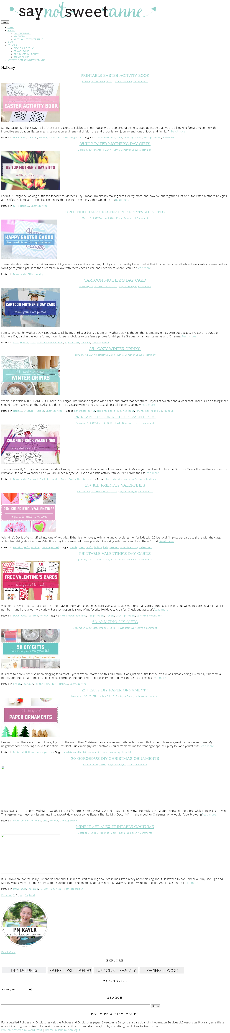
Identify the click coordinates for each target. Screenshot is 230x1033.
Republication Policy (26, 54)
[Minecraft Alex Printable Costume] (30, 872)
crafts (89, 547)
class (82, 547)
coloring (129, 137)
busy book (116, 137)
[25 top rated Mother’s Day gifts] (30, 189)
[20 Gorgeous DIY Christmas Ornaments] (30, 804)
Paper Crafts (56, 137)
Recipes (39, 410)
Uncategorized (73, 137)
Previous (6, 895)
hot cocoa (128, 410)
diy (79, 752)
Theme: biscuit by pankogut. (63, 1030)
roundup (169, 410)
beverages (80, 410)
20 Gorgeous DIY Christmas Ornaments (115, 758)
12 (26, 895)
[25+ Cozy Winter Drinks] (30, 394)
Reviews (85, 342)
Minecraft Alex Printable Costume (115, 827)
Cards (73, 547)
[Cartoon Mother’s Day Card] (30, 326)
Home (11, 27)
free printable (114, 479)
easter (139, 137)
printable (155, 137)
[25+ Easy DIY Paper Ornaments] (30, 736)
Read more (178, 131)
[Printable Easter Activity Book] (30, 121)
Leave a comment (142, 149)
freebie (110, 615)
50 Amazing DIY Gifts (115, 622)
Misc (33, 342)
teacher (114, 547)
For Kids (32, 137)
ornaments (94, 752)
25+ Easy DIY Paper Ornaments (115, 690)
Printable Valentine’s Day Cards (115, 553)
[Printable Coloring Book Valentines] (30, 462)
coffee (91, 410)
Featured (33, 479)
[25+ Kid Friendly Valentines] (28, 531)
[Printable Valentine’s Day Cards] (30, 599)
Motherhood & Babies (50, 342)
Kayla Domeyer (123, 81)
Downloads (19, 137)
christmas (70, 752)
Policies (12, 45)
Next (32, 895)
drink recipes (104, 410)
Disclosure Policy (24, 48)
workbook (168, 137)
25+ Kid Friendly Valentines (115, 485)
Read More (8, 952)
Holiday (43, 137)
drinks (117, 410)
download (74, 615)
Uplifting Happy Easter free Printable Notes (115, 212)
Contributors (22, 33)
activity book (101, 137)
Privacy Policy (22, 51)
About (11, 30)
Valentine (142, 615)
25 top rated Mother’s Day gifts (115, 144)
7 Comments (145, 832)
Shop (10, 42)
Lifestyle (28, 410)
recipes (145, 410)
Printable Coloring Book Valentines (115, 417)
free (83, 615)
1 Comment (141, 218)
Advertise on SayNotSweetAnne (26, 60)
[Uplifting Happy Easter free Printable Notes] (29, 257)
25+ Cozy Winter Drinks (115, 349)
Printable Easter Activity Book (115, 75)
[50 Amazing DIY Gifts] (30, 667)
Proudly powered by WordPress (21, 1030)
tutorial (126, 752)
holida (98, 547)
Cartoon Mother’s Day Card (115, 280)
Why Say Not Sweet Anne (28, 39)
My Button (20, 36)
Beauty (17, 683)
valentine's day (133, 479)
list (137, 410)
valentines (150, 479)
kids (146, 137)
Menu (5, 22)
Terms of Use (21, 57)
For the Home (43, 683)
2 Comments (140, 81)
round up (156, 410)
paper (119, 615)
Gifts (16, 205)
